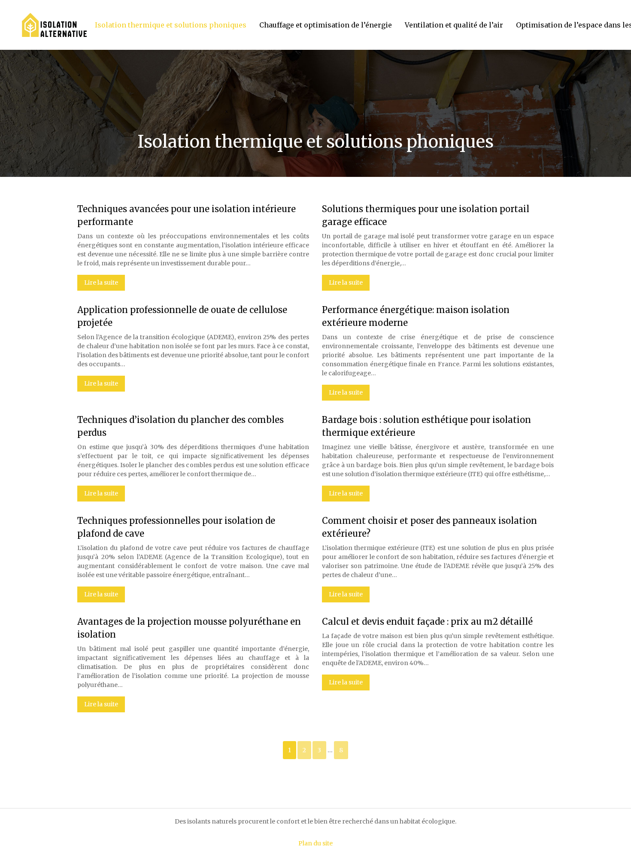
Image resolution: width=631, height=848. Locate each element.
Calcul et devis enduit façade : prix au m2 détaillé (427, 621)
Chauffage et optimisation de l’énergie (325, 25)
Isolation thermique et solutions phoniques (170, 25)
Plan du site (315, 843)
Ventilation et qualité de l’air (454, 25)
